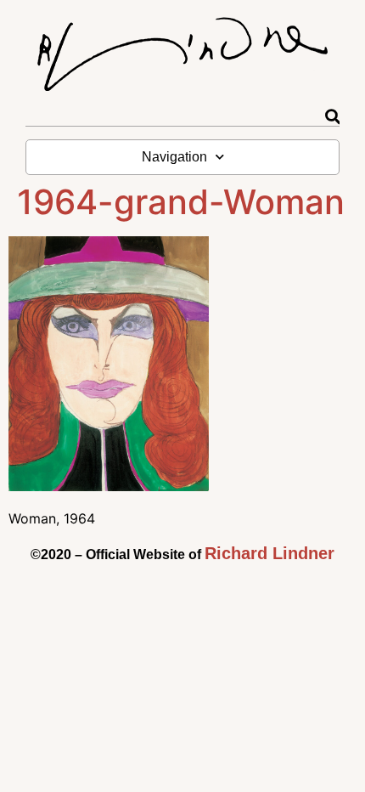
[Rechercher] (332, 117)
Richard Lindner (269, 553)
